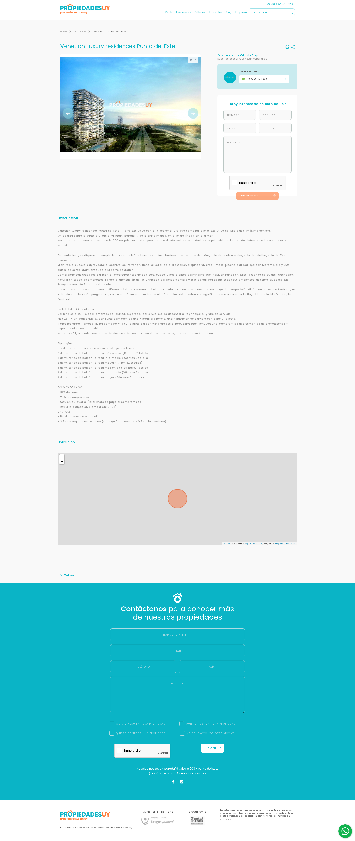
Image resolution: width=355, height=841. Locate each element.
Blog (229, 12)
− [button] (62, 461)
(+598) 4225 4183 (162, 773)
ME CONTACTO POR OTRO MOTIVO (211, 733)
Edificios (200, 12)
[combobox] (145, 420)
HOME (64, 31)
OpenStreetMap (253, 543)
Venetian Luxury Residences (111, 31)
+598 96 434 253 (281, 4)
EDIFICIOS (80, 31)
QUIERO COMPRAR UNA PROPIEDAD (141, 733)
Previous (68, 113)
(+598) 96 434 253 (192, 773)
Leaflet (226, 543)
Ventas (169, 12)
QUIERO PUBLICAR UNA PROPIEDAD (211, 723)
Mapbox (279, 543)
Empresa (241, 12)
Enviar (211, 748)
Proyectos (215, 12)
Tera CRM (291, 543)
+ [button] (62, 457)
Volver (69, 575)
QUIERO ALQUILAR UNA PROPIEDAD (140, 723)
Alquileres (184, 12)
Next (193, 113)
